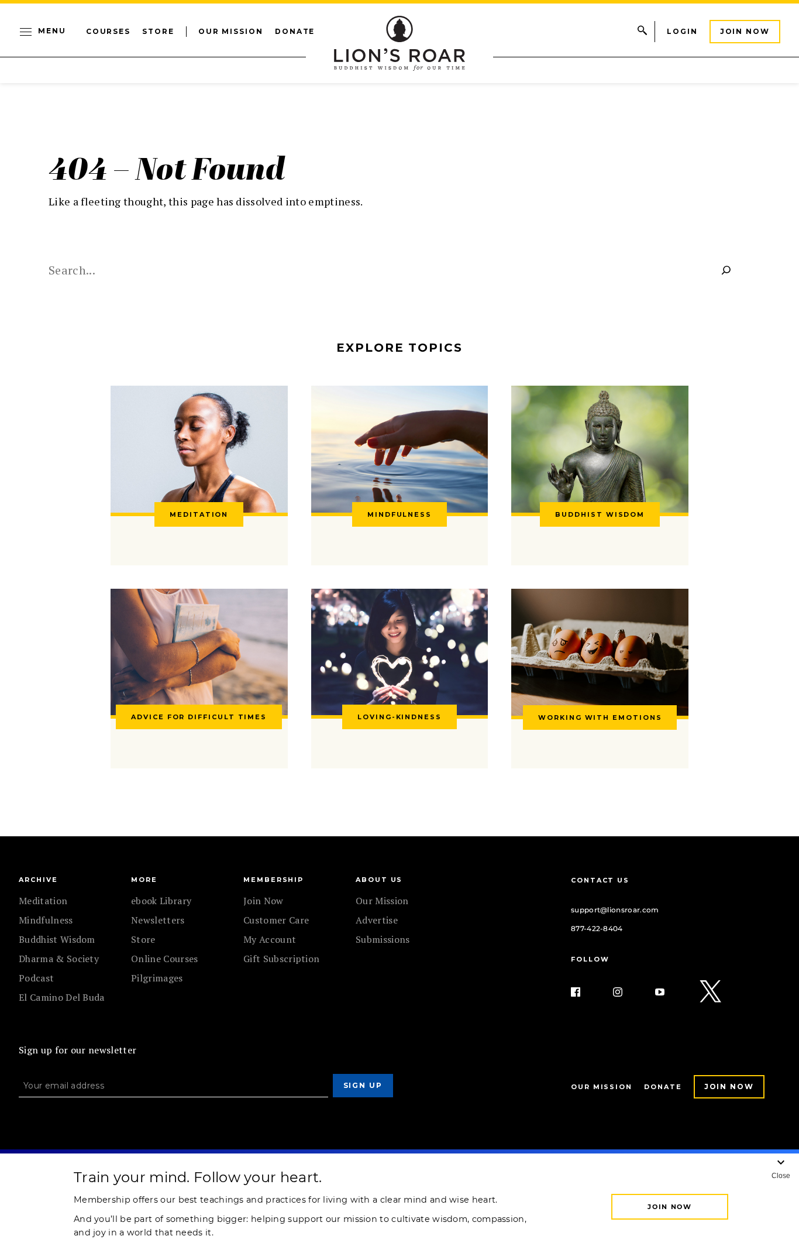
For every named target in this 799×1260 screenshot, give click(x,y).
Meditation (43, 900)
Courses (108, 31)
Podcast (36, 977)
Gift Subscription (281, 958)
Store (158, 31)
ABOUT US (379, 880)
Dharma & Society (59, 958)
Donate (295, 31)
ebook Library (161, 900)
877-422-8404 (597, 928)
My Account (269, 939)
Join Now (745, 31)
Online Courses (164, 958)
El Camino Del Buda (62, 997)
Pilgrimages (157, 977)
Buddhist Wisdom (57, 939)
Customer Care (276, 920)
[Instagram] (627, 992)
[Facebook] (585, 992)
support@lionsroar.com (615, 909)
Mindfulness (46, 920)
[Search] (726, 269)
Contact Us (600, 880)
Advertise (377, 920)
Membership (273, 880)
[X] (711, 992)
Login (682, 31)
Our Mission (230, 31)
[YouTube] (669, 992)
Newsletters (158, 920)
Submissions (383, 939)
